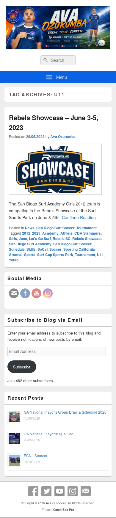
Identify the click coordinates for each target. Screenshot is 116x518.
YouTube (59, 491)
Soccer (55, 249)
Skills (31, 249)
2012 (26, 233)
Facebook (33, 491)
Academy (50, 233)
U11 (100, 254)
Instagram (73, 491)
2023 (36, 233)
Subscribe (21, 367)
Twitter (46, 491)
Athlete (66, 233)
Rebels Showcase (87, 238)
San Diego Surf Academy (30, 244)
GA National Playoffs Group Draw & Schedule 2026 (65, 412)
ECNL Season (35, 455)
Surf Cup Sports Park (55, 254)
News (30, 227)
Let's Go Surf (40, 238)
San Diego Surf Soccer (55, 227)
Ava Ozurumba (63, 136)
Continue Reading (81, 217)
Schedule (17, 249)
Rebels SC (61, 238)
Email (86, 491)
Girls (13, 238)
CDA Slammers (87, 233)
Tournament (86, 227)
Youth (13, 260)
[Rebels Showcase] (55, 197)
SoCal (42, 249)
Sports (29, 254)
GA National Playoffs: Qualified (48, 433)
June (23, 238)
